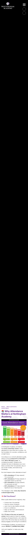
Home (3, 406)
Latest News (5, 408)
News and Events (12, 406)
